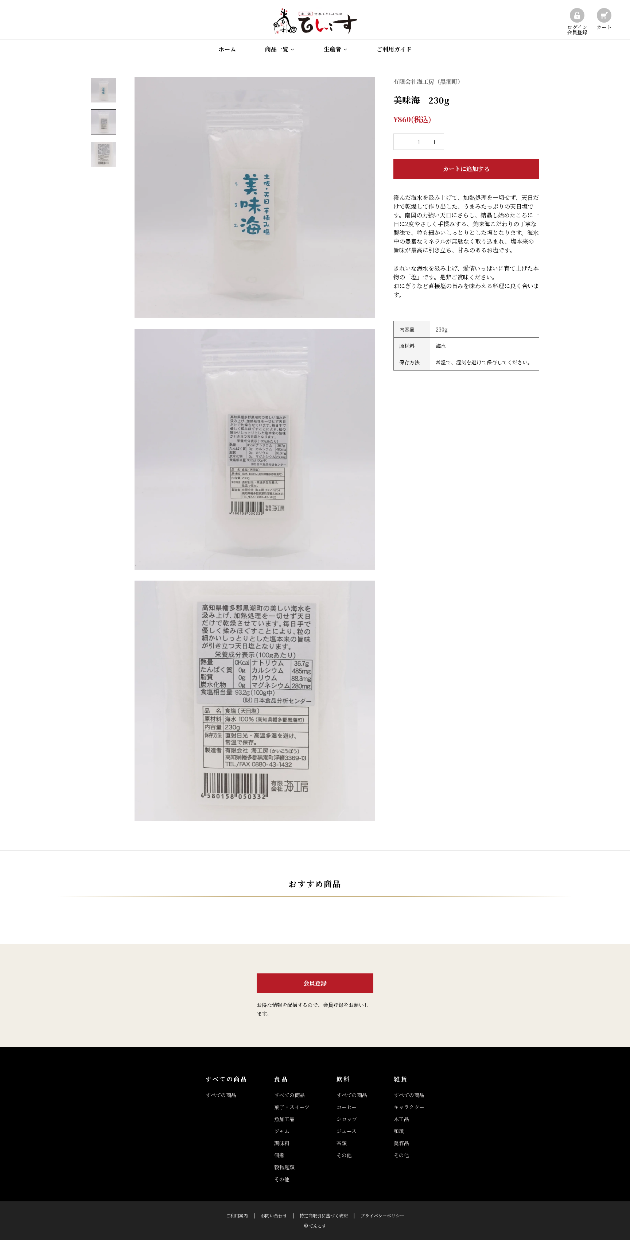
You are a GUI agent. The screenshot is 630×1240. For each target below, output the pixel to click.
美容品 (401, 1143)
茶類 (342, 1143)
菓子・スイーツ (292, 1107)
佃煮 (279, 1155)
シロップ (347, 1119)
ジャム (281, 1131)
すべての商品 (221, 1094)
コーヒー (347, 1107)
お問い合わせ (274, 1215)
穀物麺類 (284, 1167)
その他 (281, 1179)
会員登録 (315, 983)
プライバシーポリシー (382, 1215)
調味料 (281, 1143)
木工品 (401, 1119)
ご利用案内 (237, 1215)
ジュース (347, 1131)
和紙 (399, 1131)
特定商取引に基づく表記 (324, 1215)
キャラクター (409, 1107)
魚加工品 (284, 1119)
